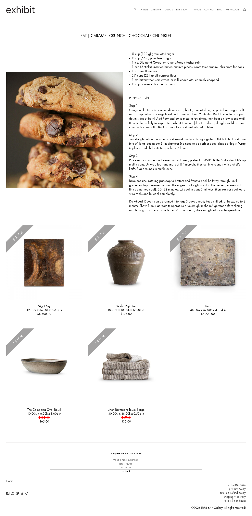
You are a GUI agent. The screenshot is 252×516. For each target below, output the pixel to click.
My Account (233, 9)
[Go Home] (20, 9)
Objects (169, 9)
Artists (144, 9)
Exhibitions (182, 9)
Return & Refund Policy (233, 493)
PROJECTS (196, 9)
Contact (209, 9)
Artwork (156, 9)
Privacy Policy (237, 489)
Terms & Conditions (235, 501)
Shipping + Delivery (235, 497)
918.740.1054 (237, 485)
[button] (135, 10)
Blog (220, 9)
